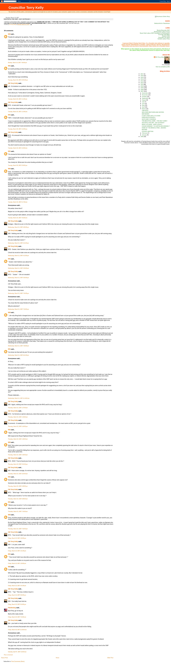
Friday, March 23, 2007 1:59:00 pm (17, 563)
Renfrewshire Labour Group (162, 31)
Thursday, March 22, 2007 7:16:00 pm (18, 511)
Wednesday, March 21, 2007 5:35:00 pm (18, 277)
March (144, 108)
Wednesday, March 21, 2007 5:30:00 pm (18, 268)
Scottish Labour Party (164, 38)
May (143, 105)
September (145, 98)
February (145, 133)
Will (9, 34)
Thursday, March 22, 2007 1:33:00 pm (18, 417)
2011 (142, 84)
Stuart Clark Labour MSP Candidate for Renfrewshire (155, 33)
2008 (142, 89)
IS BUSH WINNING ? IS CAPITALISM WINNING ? (156, 126)
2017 (142, 74)
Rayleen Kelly (166, 36)
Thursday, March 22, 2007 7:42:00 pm (18, 528)
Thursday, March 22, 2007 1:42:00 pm (18, 426)
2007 (142, 91)
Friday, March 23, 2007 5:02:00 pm (17, 595)
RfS (9, 66)
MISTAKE (144, 129)
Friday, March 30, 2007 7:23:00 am (17, 617)
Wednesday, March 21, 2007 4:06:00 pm (18, 227)
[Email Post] (31, 24)
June (143, 103)
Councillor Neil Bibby (164, 34)
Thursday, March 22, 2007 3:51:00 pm (18, 464)
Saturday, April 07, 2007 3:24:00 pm (17, 651)
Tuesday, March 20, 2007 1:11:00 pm (17, 99)
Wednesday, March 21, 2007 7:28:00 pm (18, 346)
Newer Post (4, 657)
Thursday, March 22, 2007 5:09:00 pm (18, 498)
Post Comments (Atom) (17, 661)
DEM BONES (145, 114)
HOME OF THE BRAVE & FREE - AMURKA (154, 128)
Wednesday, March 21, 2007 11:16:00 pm (18, 398)
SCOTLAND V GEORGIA (149, 119)
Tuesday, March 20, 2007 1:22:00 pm (17, 129)
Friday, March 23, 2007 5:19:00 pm (17, 604)
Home (57, 657)
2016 (142, 75)
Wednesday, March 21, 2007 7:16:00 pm (18, 293)
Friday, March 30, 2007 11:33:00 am (17, 629)
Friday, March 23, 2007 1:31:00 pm (17, 551)
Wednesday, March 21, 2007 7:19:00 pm (18, 309)
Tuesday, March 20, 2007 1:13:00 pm (17, 111)
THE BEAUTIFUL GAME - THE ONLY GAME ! (154, 121)
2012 (142, 82)
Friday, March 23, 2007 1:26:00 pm (17, 538)
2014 (142, 79)
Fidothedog (12, 607)
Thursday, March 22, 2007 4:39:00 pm (18, 486)
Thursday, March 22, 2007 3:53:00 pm (18, 473)
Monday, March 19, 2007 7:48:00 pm (17, 62)
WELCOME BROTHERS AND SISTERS (153, 112)
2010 (142, 86)
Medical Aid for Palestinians (162, 23)
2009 (142, 87)
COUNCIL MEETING (147, 131)
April (143, 107)
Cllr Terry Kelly (13, 83)
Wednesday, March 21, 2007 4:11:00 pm (18, 243)
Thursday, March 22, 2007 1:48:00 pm (18, 439)
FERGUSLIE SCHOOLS (148, 117)
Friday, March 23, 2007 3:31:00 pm (17, 585)
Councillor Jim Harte (164, 37)
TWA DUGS (145, 110)
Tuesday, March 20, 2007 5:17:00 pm (17, 202)
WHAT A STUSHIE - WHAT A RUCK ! (152, 124)
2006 (142, 136)
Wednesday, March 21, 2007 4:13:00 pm (18, 255)
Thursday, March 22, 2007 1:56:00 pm (18, 454)
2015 (142, 77)
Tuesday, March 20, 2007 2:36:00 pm (17, 165)
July (143, 101)
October (144, 96)
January (144, 135)
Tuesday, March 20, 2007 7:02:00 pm (17, 217)
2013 (142, 81)
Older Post (110, 657)
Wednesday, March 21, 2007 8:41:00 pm (18, 355)
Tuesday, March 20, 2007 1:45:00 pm (17, 148)
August (144, 100)
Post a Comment (8, 654)
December (145, 93)
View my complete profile (163, 66)
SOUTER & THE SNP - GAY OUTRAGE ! (153, 122)
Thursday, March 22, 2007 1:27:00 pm (18, 407)
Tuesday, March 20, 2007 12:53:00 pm (18, 80)
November (145, 95)
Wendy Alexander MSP (163, 30)
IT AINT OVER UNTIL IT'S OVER (151, 115)
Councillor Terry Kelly (26, 8)
